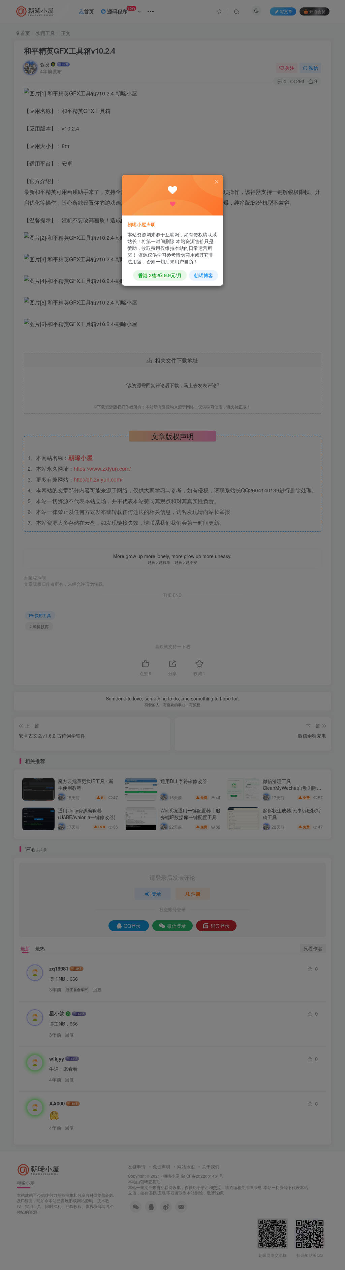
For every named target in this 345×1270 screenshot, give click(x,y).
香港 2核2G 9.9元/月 (160, 275)
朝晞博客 (203, 275)
